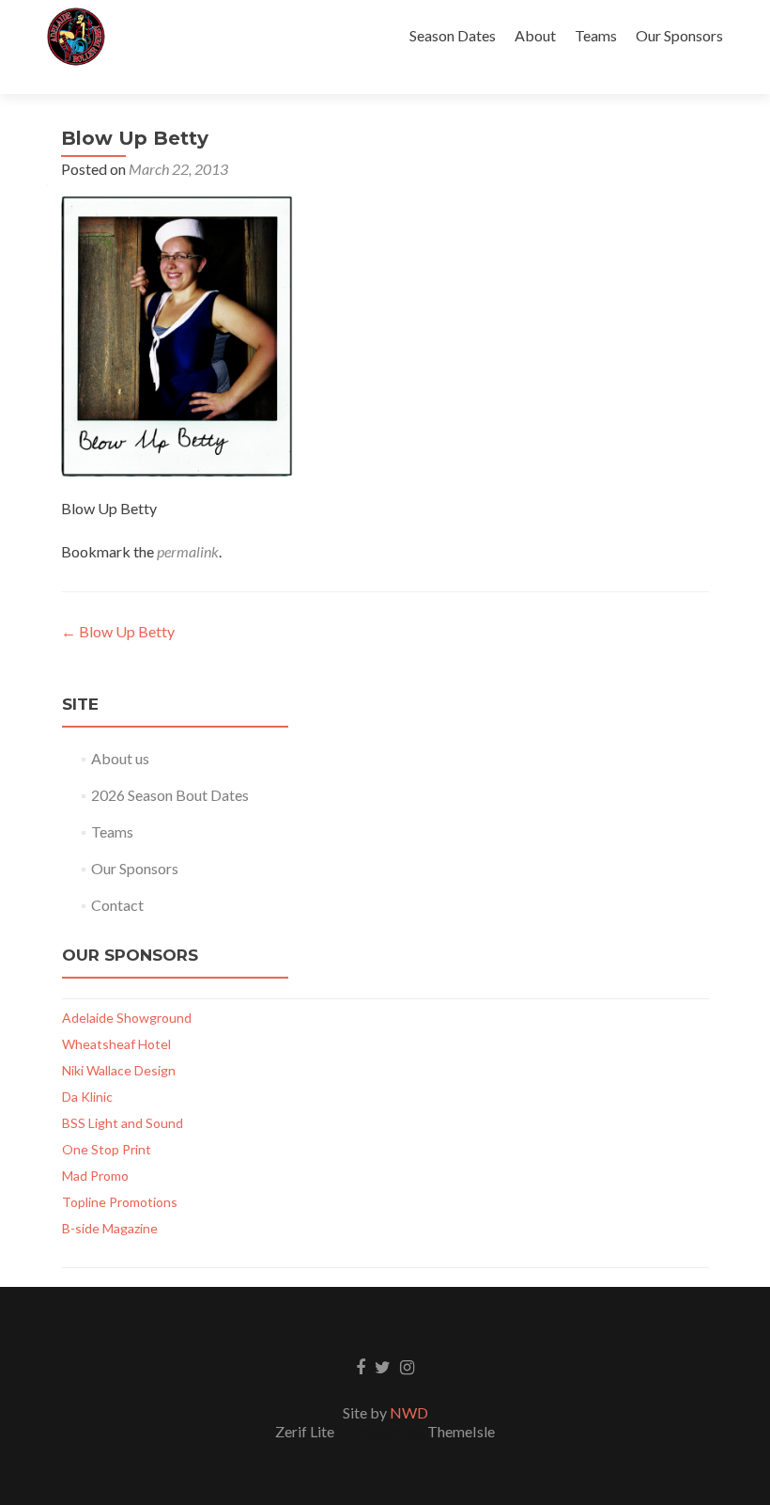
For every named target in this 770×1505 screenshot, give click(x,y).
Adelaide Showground (127, 1018)
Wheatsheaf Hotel (116, 1044)
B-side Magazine (110, 1228)
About (535, 35)
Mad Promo (95, 1176)
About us (120, 758)
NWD (409, 1412)
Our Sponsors (679, 35)
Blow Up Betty (118, 631)
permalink (188, 551)
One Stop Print (106, 1149)
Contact (117, 905)
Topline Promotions (119, 1202)
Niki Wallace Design (119, 1070)
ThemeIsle (461, 1431)
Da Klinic (87, 1097)
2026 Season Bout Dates (170, 795)
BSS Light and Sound (122, 1123)
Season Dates (452, 35)
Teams (596, 35)
